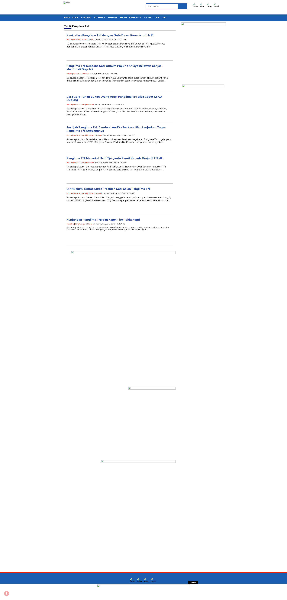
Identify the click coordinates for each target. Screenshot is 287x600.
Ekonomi (112, 17)
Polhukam (99, 17)
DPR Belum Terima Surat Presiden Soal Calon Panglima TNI (109, 189)
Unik (164, 17)
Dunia (75, 17)
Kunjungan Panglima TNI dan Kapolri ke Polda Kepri (103, 219)
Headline (76, 39)
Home (67, 17)
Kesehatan (135, 17)
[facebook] (196, 6)
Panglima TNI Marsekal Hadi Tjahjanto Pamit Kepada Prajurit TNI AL (115, 158)
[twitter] (203, 6)
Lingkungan (80, 224)
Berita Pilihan (79, 104)
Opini (156, 17)
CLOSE (193, 582)
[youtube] (216, 6)
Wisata (147, 17)
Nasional (86, 17)
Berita (69, 39)
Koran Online (87, 39)
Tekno (123, 17)
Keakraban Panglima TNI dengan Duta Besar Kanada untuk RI (110, 35)
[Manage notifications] (6, 593)
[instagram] (210, 6)
